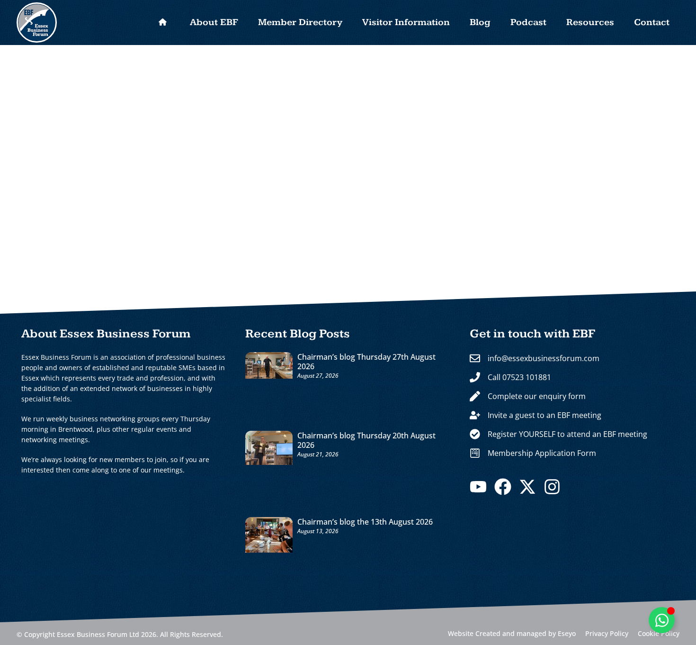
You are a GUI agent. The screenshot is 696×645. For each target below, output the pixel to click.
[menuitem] (162, 22)
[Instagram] (552, 486)
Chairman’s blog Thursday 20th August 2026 (366, 440)
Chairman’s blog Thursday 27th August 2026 (366, 362)
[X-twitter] (527, 486)
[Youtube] (478, 486)
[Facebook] (502, 486)
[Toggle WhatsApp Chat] (662, 620)
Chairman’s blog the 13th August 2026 (365, 522)
